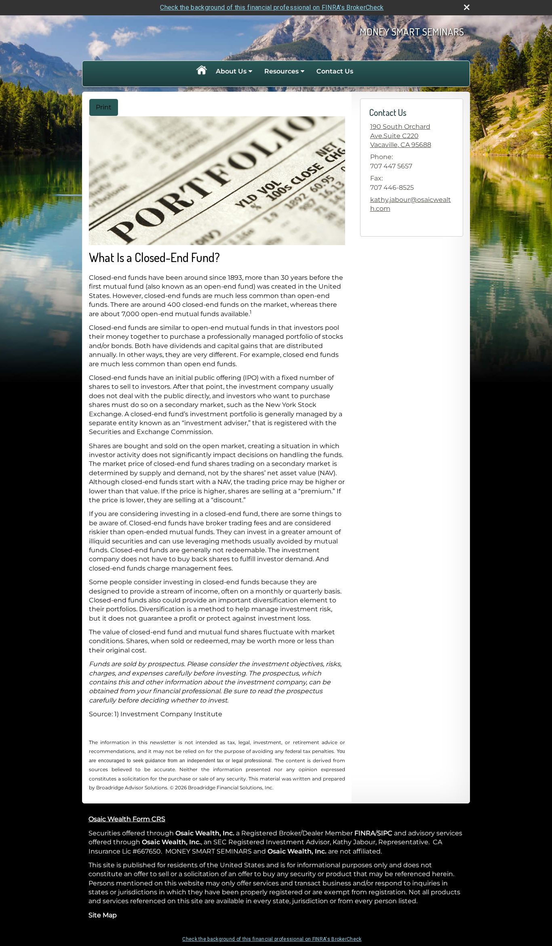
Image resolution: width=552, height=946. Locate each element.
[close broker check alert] (467, 7)
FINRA (364, 833)
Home (201, 71)
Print (104, 107)
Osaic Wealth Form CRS (126, 819)
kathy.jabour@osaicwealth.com (410, 204)
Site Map (102, 915)
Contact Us (334, 71)
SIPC (384, 833)
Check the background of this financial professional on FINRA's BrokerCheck (271, 7)
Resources (281, 71)
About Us (231, 71)
